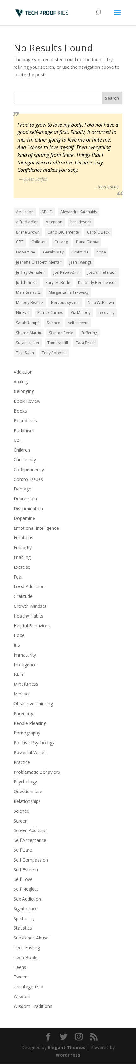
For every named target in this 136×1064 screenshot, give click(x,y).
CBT (19, 242)
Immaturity (25, 655)
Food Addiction (29, 586)
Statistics (23, 928)
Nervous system (65, 302)
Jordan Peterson (102, 272)
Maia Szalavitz (28, 292)
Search (112, 98)
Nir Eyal (22, 312)
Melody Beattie (29, 302)
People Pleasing (30, 723)
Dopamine (25, 252)
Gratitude (80, 252)
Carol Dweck (98, 232)
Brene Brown (28, 232)
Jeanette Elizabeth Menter (38, 262)
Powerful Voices (30, 752)
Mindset (22, 694)
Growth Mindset (30, 606)
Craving (61, 242)
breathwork (80, 222)
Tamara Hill (57, 342)
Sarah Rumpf (27, 322)
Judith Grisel (27, 282)
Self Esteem (26, 870)
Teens (20, 967)
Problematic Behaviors (37, 772)
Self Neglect (26, 889)
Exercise (22, 567)
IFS (17, 645)
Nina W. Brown (101, 302)
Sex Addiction (27, 899)
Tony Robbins (54, 353)
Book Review (27, 401)
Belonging (24, 391)
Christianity (25, 460)
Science (53, 322)
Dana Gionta (87, 242)
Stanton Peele (61, 333)
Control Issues (28, 479)
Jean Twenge (80, 262)
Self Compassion (31, 860)
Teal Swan (25, 353)
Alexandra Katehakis (78, 212)
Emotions (23, 538)
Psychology (25, 782)
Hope (19, 635)
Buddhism (24, 430)
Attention (54, 222)
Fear (18, 577)
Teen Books (26, 957)
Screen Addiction (31, 830)
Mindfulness (26, 684)
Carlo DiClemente (63, 232)
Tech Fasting (27, 948)
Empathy (23, 547)
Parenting (23, 713)
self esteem (78, 322)
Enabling (22, 557)
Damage (22, 489)
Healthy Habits (28, 616)
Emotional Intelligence (36, 528)
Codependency (29, 469)
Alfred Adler (27, 222)
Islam (19, 674)
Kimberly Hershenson (97, 282)
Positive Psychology (34, 743)
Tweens (22, 977)
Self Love (23, 879)
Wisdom (22, 996)
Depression (25, 499)
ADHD (47, 212)
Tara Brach (86, 342)
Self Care (23, 850)
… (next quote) (106, 186)
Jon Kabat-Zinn (66, 272)
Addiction (25, 212)
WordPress (68, 1055)
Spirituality (24, 918)
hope (101, 252)
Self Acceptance (30, 840)
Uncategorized (28, 987)
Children (38, 242)
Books (20, 411)
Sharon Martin (28, 333)
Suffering (89, 333)
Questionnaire (28, 791)
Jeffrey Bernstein (31, 272)
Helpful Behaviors (32, 626)
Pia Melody (80, 312)
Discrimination (28, 508)
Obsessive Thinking (33, 704)
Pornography (27, 733)
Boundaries (25, 421)
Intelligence (25, 665)
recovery (106, 312)
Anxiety (21, 382)
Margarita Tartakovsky (69, 292)
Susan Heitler (28, 342)
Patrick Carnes (50, 312)
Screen (21, 821)
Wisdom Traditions (33, 1006)
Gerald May (53, 252)
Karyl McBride (58, 282)
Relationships (27, 801)
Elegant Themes (66, 1047)
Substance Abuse (31, 938)
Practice (22, 762)
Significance (26, 909)
